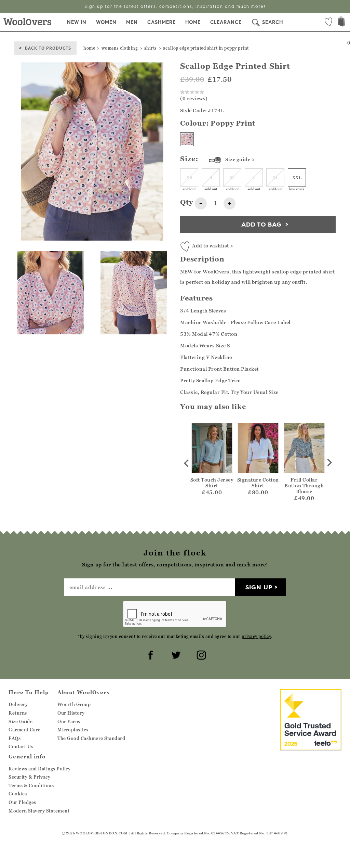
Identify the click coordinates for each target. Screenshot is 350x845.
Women (106, 22)
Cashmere (161, 22)
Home (193, 22)
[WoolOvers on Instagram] (200, 654)
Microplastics (72, 729)
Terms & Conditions (31, 785)
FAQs (15, 738)
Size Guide (20, 721)
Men (132, 22)
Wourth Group (74, 704)
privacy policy (256, 636)
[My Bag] (341, 22)
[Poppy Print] (187, 139)
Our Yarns (68, 721)
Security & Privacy (29, 777)
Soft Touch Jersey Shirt (211, 482)
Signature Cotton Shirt (258, 482)
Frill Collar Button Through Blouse (304, 485)
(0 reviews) (194, 98)
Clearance (226, 22)
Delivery (18, 704)
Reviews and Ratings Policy (39, 768)
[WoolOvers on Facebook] (149, 654)
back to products (48, 47)
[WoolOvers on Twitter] (175, 654)
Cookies (18, 793)
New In (76, 22)
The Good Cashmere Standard (91, 738)
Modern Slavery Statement (39, 811)
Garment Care (24, 729)
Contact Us (21, 746)
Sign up (258, 587)
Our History (71, 713)
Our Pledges (22, 802)
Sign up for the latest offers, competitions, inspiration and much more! (175, 6)
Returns (18, 713)
